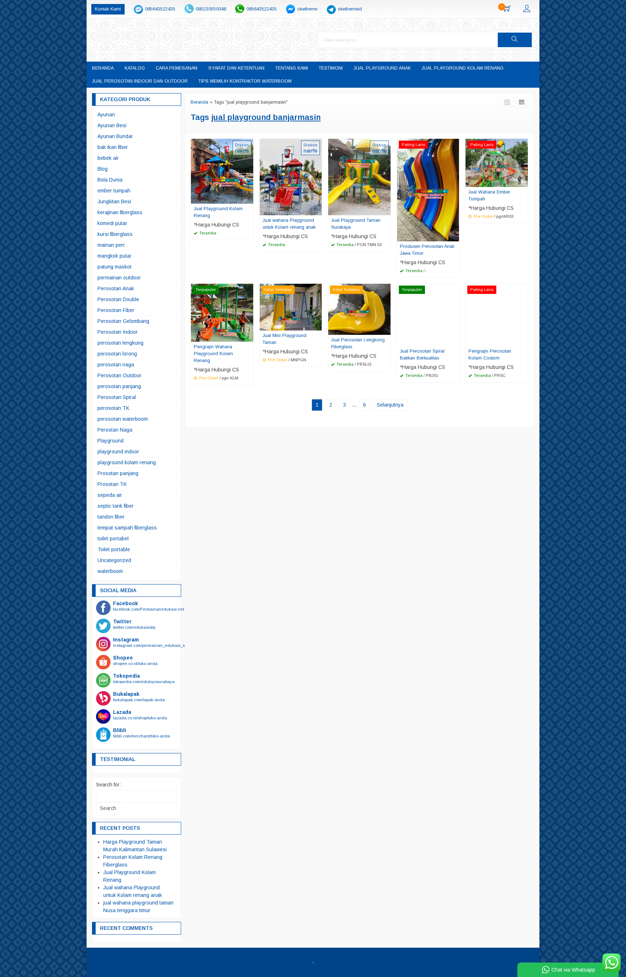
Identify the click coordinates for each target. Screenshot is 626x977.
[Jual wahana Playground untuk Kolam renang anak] (291, 176)
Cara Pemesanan (176, 68)
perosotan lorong (117, 354)
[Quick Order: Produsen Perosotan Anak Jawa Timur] (454, 235)
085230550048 (211, 9)
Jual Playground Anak (382, 68)
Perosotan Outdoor (119, 375)
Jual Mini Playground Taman (284, 339)
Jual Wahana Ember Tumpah (489, 195)
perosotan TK (113, 408)
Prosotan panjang (117, 473)
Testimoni (331, 68)
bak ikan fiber (112, 147)
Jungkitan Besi (114, 201)
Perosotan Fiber (115, 310)
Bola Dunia (109, 180)
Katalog (135, 68)
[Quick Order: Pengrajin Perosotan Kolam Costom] (523, 340)
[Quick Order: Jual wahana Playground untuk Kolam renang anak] (317, 209)
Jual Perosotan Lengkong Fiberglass (358, 343)
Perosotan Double (118, 299)
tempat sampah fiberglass (127, 528)
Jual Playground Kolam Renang (463, 68)
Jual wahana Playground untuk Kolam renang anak (289, 224)
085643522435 (160, 9)
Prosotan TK (112, 484)
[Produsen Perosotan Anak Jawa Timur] (428, 189)
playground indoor (118, 451)
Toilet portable (113, 549)
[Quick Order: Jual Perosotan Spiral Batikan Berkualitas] (454, 340)
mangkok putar (114, 256)
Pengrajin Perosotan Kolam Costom (489, 355)
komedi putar (112, 223)
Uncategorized (114, 560)
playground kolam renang (126, 462)
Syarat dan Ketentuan (236, 68)
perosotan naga (115, 364)
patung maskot (114, 267)
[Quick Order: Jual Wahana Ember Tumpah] (523, 181)
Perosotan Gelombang (123, 321)
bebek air (108, 158)
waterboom (110, 571)
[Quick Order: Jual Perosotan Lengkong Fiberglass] (386, 329)
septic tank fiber (115, 506)
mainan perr (111, 245)
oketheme (307, 9)
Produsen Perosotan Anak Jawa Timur (427, 250)
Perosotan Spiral (116, 397)
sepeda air (109, 495)
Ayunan (106, 114)
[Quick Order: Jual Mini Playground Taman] (317, 324)
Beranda (103, 68)
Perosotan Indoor (117, 332)
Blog (102, 169)
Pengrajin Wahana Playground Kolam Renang (213, 353)
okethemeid (350, 9)
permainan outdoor (119, 277)
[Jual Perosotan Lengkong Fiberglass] (359, 309)
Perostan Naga (114, 430)
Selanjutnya (390, 405)
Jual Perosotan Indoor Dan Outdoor (140, 81)
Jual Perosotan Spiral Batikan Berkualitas (422, 355)
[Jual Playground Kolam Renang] (222, 171)
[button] (515, 40)
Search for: (108, 784)
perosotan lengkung (120, 343)
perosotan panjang (119, 386)
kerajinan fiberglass (119, 212)
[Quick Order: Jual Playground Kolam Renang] (249, 197)
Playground (110, 441)
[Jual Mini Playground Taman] (291, 307)
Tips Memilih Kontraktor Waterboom (245, 81)
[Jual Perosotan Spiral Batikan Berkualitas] (428, 314)
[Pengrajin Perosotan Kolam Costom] (497, 314)
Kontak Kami (108, 9)
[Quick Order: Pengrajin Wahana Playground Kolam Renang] (249, 336)
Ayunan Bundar (115, 136)
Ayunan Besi (111, 125)
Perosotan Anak (115, 288)
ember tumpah (113, 191)
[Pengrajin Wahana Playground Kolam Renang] (222, 312)
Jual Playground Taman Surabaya (355, 224)
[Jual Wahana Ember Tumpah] (497, 162)
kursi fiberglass (115, 234)
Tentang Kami (291, 68)
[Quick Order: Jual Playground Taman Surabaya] (386, 209)
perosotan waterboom (122, 419)
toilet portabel (113, 538)
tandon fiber (111, 517)
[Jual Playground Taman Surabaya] (359, 176)
